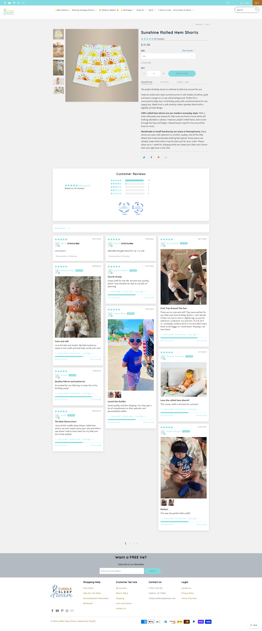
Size (143, 50)
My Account (121, 588)
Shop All (140, 10)
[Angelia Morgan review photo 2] (163, 502)
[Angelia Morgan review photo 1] (183, 468)
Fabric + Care (183, 82)
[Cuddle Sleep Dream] (8, 12)
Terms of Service (189, 598)
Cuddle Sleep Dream (67, 621)
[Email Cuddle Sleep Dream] (23, 2)
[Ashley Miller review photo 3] (118, 394)
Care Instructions (124, 603)
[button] (147, 38)
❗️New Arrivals (164, 10)
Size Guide (187, 50)
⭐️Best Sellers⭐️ (62, 10)
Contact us (186, 588)
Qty (143, 68)
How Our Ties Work (92, 593)
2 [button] (129, 543)
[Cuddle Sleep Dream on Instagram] (18, 2)
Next (208, 24)
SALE (151, 10)
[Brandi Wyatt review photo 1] (183, 277)
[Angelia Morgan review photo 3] (171, 502)
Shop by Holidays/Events (83, 10)
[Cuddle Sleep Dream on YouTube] (9, 2)
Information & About (182, 10)
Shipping (164, 82)
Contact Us (121, 608)
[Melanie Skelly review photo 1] (78, 307)
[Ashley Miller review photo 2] (111, 394)
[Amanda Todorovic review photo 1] (183, 379)
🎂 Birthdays (127, 10)
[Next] (136, 65)
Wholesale (88, 603)
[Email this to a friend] (166, 157)
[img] (61, 239)
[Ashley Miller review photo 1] (131, 355)
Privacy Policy (187, 593)
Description (146, 82)
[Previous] (68, 65)
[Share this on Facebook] (151, 157)
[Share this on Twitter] (144, 157)
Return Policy (122, 593)
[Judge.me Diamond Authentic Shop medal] (124, 207)
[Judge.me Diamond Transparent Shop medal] (137, 207)
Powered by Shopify (87, 621)
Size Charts (88, 588)
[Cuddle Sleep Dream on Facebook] (4, 2)
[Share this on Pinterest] (159, 157)
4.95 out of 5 (84, 185)
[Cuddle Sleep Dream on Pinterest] (14, 2)
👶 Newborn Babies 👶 (109, 10)
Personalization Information (96, 598)
